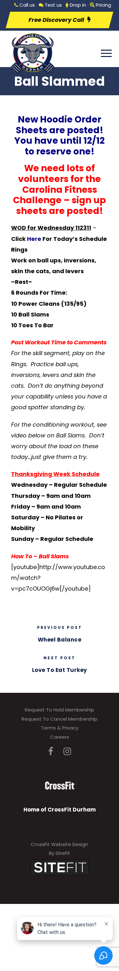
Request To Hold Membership (59, 709)
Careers (59, 737)
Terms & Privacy (59, 727)
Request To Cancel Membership (59, 719)
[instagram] (67, 751)
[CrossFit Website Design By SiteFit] (59, 867)
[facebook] (50, 751)
